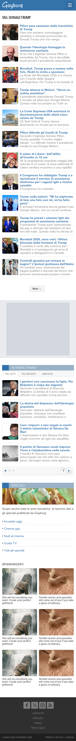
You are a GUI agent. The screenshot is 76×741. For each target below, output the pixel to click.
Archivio (47, 374)
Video (38, 723)
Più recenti (29, 374)
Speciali (38, 718)
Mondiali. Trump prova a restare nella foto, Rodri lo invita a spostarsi (46, 70)
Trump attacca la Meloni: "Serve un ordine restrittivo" (45, 91)
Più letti (10, 374)
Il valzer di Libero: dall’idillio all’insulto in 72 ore (40, 155)
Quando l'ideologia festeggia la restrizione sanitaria (42, 48)
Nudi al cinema (14, 536)
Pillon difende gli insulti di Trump (44, 132)
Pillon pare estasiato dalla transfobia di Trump (46, 27)
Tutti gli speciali (14, 550)
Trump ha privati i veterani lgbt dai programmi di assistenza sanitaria (44, 219)
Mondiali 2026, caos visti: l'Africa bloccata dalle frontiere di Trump (43, 241)
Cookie (69, 737)
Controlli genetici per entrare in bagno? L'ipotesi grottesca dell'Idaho (47, 262)
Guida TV (10, 543)
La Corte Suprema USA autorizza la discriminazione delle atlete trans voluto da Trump (45, 114)
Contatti (38, 713)
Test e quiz (38, 727)
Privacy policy (55, 737)
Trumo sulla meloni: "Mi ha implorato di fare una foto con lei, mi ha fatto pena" (46, 200)
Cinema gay (12, 528)
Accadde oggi (13, 521)
